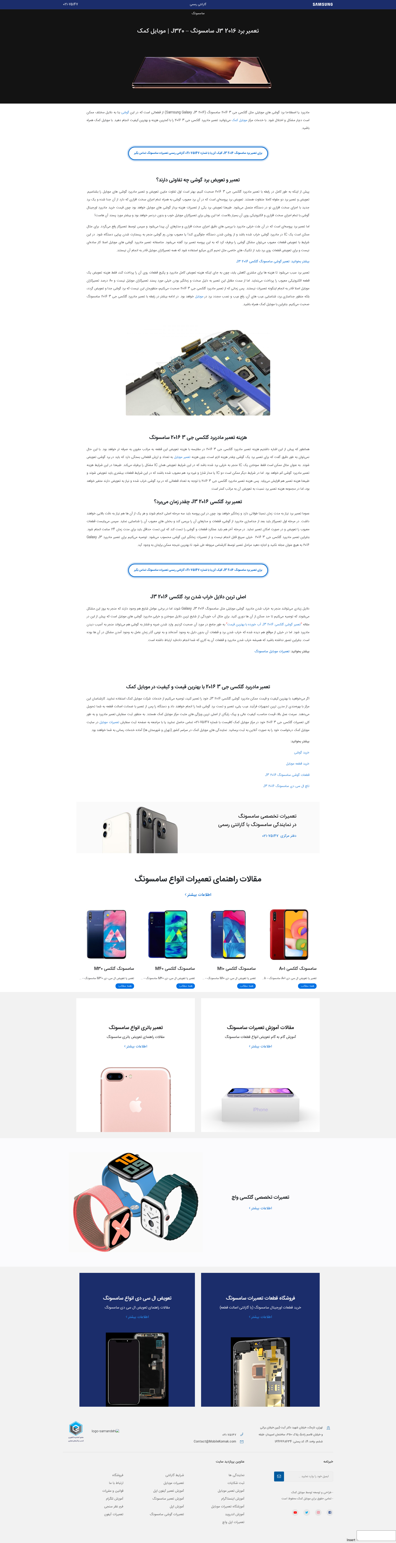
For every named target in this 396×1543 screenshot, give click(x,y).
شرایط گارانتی (174, 1475)
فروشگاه (117, 1475)
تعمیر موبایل (182, 457)
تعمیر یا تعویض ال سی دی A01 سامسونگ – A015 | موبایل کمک (280, 978)
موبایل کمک (239, 120)
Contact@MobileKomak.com (215, 1441)
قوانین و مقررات (112, 1491)
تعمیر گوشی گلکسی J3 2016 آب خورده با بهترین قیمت (264, 624)
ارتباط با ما (116, 1483)
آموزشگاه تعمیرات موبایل (227, 1506)
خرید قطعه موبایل (297, 764)
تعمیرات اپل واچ (233, 1522)
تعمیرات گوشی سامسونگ (167, 1514)
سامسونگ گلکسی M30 (114, 968)
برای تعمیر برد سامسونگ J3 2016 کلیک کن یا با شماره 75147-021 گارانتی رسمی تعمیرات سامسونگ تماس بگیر (198, 153)
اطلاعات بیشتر (199, 895)
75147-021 (279, 836)
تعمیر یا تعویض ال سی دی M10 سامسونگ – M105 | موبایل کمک (219, 978)
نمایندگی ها (236, 1475)
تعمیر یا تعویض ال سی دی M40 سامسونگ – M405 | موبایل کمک (157, 978)
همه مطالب (307, 986)
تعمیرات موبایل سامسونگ (272, 651)
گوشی (125, 112)
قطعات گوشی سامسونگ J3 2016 (287, 775)
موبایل (199, 296)
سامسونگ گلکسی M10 (236, 968)
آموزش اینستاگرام (232, 1499)
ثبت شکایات (235, 1483)
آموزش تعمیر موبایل (231, 1491)
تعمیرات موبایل (109, 722)
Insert (351, 1540)
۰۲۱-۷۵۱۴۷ (229, 1435)
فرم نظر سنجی (113, 1506)
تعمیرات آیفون (113, 1514)
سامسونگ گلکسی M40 (175, 968)
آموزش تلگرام (114, 1499)
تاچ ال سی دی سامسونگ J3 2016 (286, 786)
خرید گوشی (301, 752)
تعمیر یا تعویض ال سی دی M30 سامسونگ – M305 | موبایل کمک (96, 978)
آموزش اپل (177, 1506)
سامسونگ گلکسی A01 (298, 968)
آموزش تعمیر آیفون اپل (168, 1491)
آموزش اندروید (234, 1514)
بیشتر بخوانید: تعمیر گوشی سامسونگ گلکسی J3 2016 (272, 261)
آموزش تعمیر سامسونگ (168, 1499)
